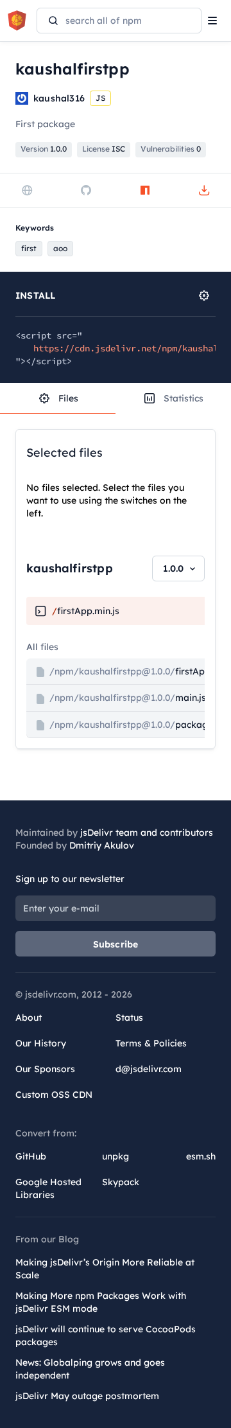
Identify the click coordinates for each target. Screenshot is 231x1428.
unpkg (115, 1156)
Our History (40, 1043)
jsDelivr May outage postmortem (87, 1396)
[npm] (145, 190)
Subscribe (116, 944)
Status (129, 1017)
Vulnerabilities (171, 149)
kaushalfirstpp (69, 568)
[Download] (204, 190)
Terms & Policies (151, 1043)
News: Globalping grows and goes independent (90, 1369)
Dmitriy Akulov (101, 845)
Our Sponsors (45, 1069)
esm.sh (201, 1156)
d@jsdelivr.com (149, 1069)
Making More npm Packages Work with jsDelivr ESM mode (100, 1302)
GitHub (30, 1156)
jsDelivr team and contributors (146, 832)
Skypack (120, 1182)
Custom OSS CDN (53, 1094)
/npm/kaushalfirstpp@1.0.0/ (133, 671)
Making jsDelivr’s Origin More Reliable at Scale (104, 1268)
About (28, 1017)
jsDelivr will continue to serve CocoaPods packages (105, 1335)
